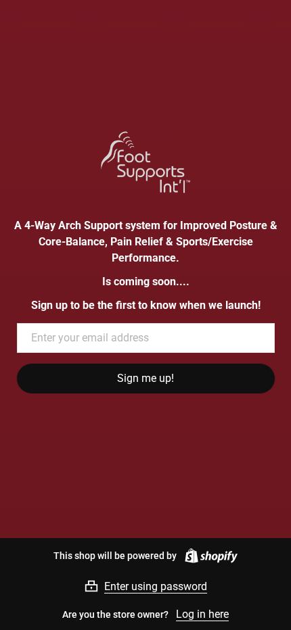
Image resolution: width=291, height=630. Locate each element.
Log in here (202, 614)
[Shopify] (208, 555)
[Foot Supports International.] (145, 162)
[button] (145, 586)
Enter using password (155, 586)
